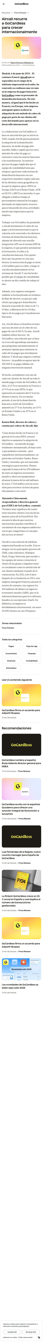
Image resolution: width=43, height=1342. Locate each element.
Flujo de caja (31, 646)
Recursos (6, 13)
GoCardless (11, 668)
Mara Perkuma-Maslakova (22, 63)
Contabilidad (31, 661)
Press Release (20, 13)
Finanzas (32, 654)
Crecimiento (11, 654)
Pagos (11, 646)
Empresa (11, 661)
